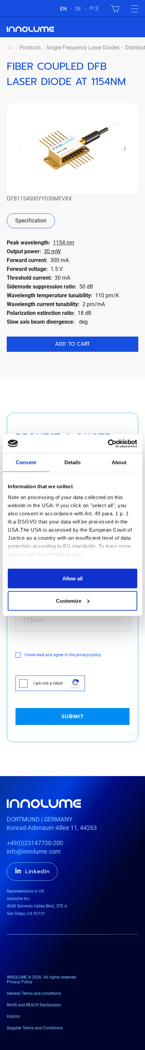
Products (30, 47)
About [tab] (119, 462)
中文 (94, 8)
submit (72, 716)
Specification (31, 220)
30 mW (52, 251)
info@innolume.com (34, 851)
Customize (68, 600)
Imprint (13, 1016)
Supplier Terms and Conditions (35, 1028)
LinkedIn (37, 871)
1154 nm (63, 242)
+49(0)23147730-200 (35, 843)
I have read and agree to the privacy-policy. (63, 654)
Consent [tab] (26, 462)
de (78, 9)
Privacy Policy (19, 982)
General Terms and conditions (34, 993)
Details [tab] (72, 462)
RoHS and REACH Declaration (34, 1005)
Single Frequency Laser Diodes (82, 47)
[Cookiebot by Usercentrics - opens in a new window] (107, 443)
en (63, 9)
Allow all (72, 578)
